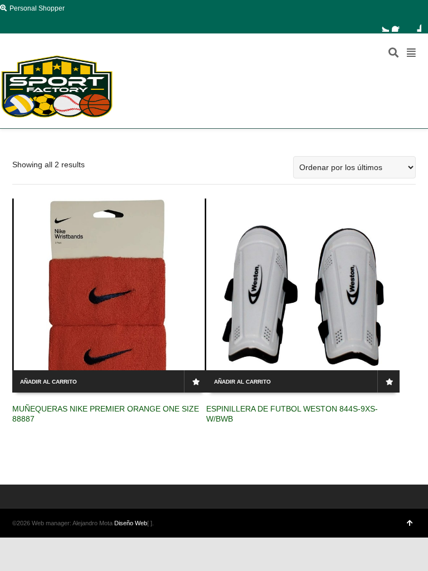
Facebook (398, 25)
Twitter (382, 25)
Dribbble (414, 25)
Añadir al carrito (48, 382)
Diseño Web (130, 523)
